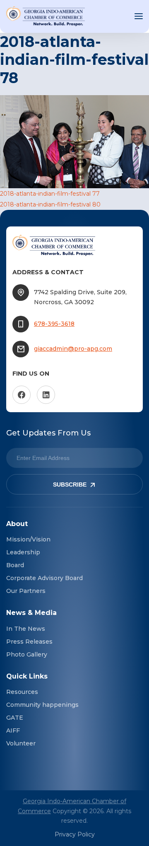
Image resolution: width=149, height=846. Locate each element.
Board (15, 565)
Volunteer (21, 743)
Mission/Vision (28, 539)
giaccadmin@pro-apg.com (73, 348)
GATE (14, 717)
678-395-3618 (54, 323)
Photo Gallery (26, 654)
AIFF (13, 730)
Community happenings (42, 704)
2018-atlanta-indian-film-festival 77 (50, 193)
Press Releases (29, 641)
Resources (22, 692)
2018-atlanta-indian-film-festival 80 (50, 204)
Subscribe (70, 484)
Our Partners (26, 591)
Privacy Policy (75, 834)
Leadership (23, 552)
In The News (25, 628)
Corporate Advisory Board (44, 578)
